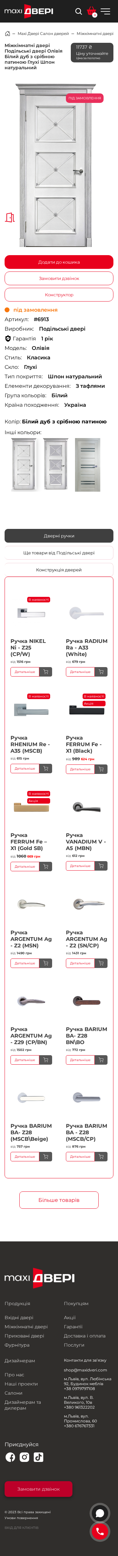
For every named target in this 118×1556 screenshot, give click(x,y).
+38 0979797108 (79, 1388)
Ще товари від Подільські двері (59, 552)
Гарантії (73, 1327)
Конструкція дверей (59, 569)
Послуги (74, 1345)
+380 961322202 (79, 1407)
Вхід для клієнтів (21, 1528)
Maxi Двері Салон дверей (43, 33)
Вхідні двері (19, 1317)
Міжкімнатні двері (95, 33)
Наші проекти (21, 1384)
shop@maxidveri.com (85, 1370)
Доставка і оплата (85, 1336)
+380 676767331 (79, 1425)
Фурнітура (17, 1345)
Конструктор (59, 294)
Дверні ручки (59, 535)
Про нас (14, 1375)
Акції (70, 1317)
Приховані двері (24, 1336)
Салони (14, 1393)
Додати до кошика (59, 262)
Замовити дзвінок (59, 278)
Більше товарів (59, 1200)
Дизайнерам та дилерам (23, 1405)
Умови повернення (21, 1518)
